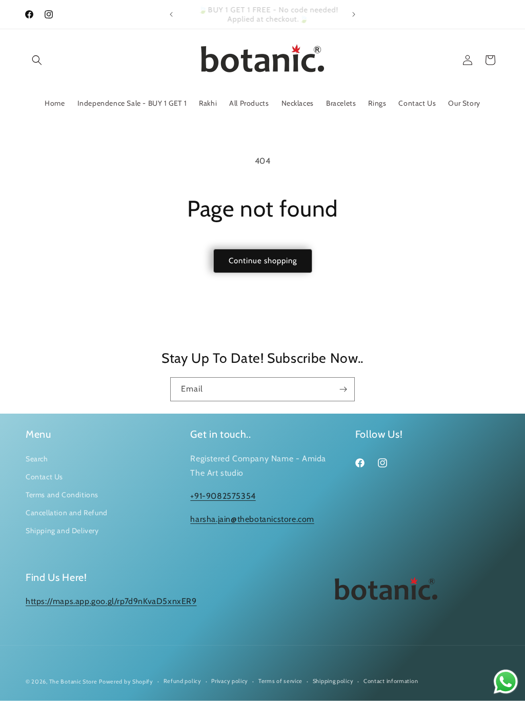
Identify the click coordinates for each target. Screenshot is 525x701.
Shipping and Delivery (62, 530)
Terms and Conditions (62, 494)
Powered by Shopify (126, 681)
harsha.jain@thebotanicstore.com (252, 519)
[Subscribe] (343, 389)
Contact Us (44, 476)
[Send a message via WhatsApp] (506, 682)
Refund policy (182, 681)
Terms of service (280, 681)
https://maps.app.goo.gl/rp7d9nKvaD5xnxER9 (111, 601)
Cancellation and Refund (67, 512)
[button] (37, 60)
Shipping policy (333, 681)
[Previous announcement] (171, 14)
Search (37, 458)
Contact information (391, 681)
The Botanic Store (73, 681)
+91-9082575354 (222, 496)
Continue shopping (263, 260)
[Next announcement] (353, 14)
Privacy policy (229, 681)
